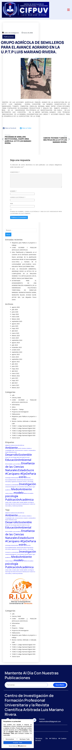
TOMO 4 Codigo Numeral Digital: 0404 (23, 433)
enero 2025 (15, 338)
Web (11, 203)
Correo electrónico (17, 197)
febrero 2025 (16, 335)
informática (8, 481)
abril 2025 (15, 331)
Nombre (13, 191)
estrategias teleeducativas (11, 477)
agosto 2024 (16, 342)
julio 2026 (15, 309)
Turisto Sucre (16, 438)
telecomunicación (17, 504)
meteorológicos (9, 493)
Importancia (30, 479)
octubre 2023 (16, 350)
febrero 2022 (16, 376)
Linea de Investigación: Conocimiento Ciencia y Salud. (18, 486)
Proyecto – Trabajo (18, 409)
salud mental (19, 502)
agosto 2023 (16, 354)
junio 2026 (15, 312)
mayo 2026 (15, 314)
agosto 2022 (16, 361)
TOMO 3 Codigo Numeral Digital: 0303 (23, 431)
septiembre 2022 (17, 359)
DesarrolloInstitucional (11, 452)
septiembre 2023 (17, 352)
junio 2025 (15, 326)
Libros (14, 407)
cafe (13, 395)
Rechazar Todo (25, 739)
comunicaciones (19, 450)
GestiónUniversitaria (22, 479)
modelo (19, 493)
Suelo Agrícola (8, 504)
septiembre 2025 (17, 321)
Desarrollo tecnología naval (12, 457)
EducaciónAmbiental (18, 460)
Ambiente (11, 448)
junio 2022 (15, 366)
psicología (11, 496)
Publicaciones (9, 37)
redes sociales (12, 502)
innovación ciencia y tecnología (25, 481)
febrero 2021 (16, 387)
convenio (25, 450)
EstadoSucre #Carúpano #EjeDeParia (20, 471)
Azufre (19, 448)
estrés (23, 477)
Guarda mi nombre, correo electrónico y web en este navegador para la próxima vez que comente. (36, 212)
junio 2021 (15, 378)
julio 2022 (15, 364)
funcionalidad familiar (10, 479)
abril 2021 (15, 383)
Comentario (15, 172)
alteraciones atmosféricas (17, 445)
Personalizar (10, 739)
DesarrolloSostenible (18, 455)
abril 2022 (15, 371)
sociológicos (31, 502)
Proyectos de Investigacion (20, 412)
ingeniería (14, 481)
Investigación (27, 484)
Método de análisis (28, 493)
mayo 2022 (15, 369)
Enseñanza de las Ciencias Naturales (20, 466)
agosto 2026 (16, 307)
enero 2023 (15, 357)
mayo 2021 (15, 380)
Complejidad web (9, 450)
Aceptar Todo (17, 742)
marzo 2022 (15, 373)
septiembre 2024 (17, 340)
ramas (6, 502)
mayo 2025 (15, 328)
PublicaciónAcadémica (19, 499)
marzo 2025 (15, 333)
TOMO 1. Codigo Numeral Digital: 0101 (24, 426)
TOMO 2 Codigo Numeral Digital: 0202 (23, 428)
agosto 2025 (16, 324)
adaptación (8, 445)
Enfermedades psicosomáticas (13, 464)
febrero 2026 (16, 319)
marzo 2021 (15, 385)
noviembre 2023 (17, 347)
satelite (25, 502)
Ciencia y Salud (16, 397)
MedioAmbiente (21, 489)
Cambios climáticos (27, 448)
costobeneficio (32, 450)
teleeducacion (26, 504)
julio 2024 (15, 345)
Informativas (16, 404)
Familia (28, 477)
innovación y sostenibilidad (12, 484)
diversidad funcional (24, 457)
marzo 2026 (15, 316)
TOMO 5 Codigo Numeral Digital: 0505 (23, 435)
